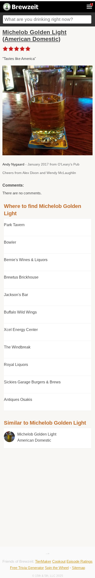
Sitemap (78, 568)
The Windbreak (17, 347)
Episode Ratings (79, 561)
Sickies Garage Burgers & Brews (32, 382)
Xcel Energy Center (21, 330)
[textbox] (47, 19)
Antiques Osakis (18, 399)
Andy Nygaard (13, 164)
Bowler (10, 242)
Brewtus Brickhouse (21, 277)
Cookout (59, 561)
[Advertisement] (47, 470)
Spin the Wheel (57, 568)
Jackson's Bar (16, 295)
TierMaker (43, 561)
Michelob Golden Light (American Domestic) (34, 35)
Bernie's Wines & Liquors (26, 260)
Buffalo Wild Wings (20, 312)
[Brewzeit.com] (21, 9)
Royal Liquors (16, 365)
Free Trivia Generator (27, 568)
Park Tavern (14, 225)
